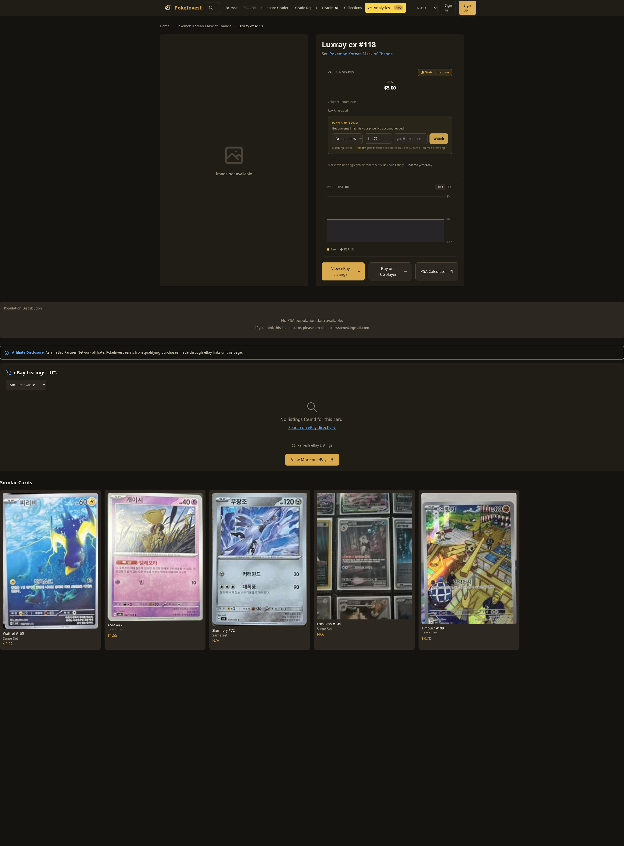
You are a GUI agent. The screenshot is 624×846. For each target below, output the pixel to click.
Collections (353, 7)
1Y (449, 187)
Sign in (448, 7)
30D (440, 187)
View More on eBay (309, 459)
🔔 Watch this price (435, 72)
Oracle (330, 7)
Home (164, 26)
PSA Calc (249, 7)
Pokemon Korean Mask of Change (203, 26)
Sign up (467, 7)
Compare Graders (275, 7)
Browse (232, 7)
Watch (438, 138)
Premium (360, 147)
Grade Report (306, 7)
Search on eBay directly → (312, 427)
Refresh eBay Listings (314, 445)
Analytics (388, 7)
